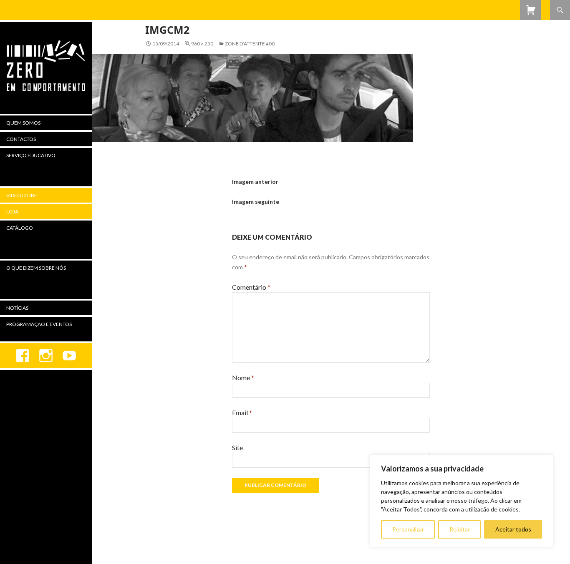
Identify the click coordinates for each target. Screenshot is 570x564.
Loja (12, 211)
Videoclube (21, 195)
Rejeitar (459, 529)
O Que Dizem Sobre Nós (36, 268)
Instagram (46, 355)
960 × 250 (202, 43)
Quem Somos (23, 123)
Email (242, 412)
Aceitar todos (513, 529)
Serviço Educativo (30, 155)
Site (237, 447)
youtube (69, 355)
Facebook (22, 355)
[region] (461, 501)
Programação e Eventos (39, 324)
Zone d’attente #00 (250, 43)
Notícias (17, 308)
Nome (243, 377)
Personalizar (408, 529)
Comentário (251, 287)
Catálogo (19, 228)
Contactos (21, 139)
